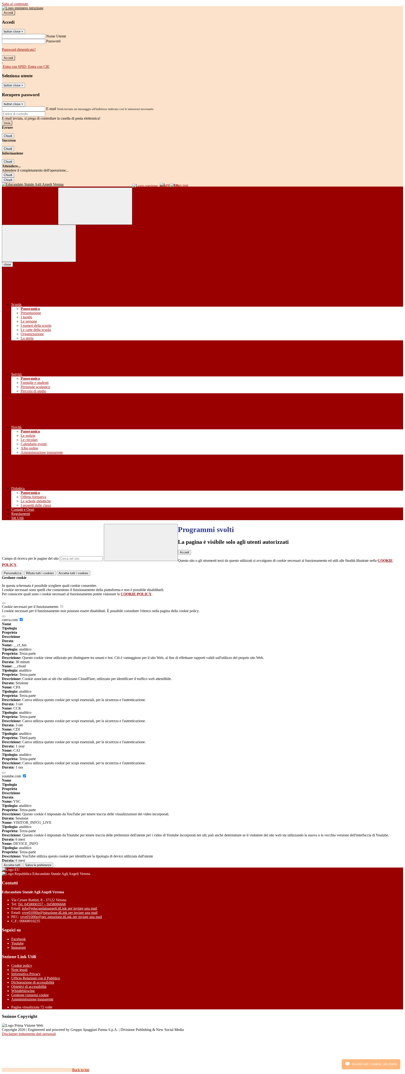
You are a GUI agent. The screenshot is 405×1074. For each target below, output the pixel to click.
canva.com (10, 620)
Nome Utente (56, 36)
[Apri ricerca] (95, 206)
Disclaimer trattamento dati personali (29, 1034)
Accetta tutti (73, 573)
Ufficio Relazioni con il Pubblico (35, 978)
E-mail (51, 109)
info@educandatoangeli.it (59, 908)
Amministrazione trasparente (32, 999)
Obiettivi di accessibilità (28, 987)
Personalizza (12, 573)
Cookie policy (21, 965)
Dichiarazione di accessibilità (32, 982)
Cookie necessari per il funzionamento (30, 607)
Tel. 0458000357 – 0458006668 (42, 904)
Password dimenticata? (19, 49)
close (7, 264)
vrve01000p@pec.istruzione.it (61, 917)
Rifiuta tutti (40, 573)
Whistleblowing (23, 991)
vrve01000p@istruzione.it (60, 913)
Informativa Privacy (26, 974)
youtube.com (12, 776)
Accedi (8, 13)
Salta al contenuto (15, 4)
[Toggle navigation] (39, 243)
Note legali (19, 970)
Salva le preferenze (38, 865)
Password (53, 41)
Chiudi (8, 136)
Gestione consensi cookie (30, 995)
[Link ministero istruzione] (22, 8)
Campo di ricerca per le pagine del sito (30, 558)
